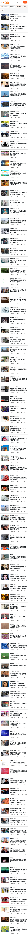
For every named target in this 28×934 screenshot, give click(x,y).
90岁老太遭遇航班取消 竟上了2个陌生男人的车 (18, 330)
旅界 (11, 535)
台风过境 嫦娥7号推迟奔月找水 (18, 861)
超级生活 (12, 327)
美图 (2, 10)
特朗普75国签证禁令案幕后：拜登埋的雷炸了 (18, 17)
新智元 (11, 868)
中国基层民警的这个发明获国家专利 (18, 37)
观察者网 (12, 14)
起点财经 (12, 228)
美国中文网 (12, 258)
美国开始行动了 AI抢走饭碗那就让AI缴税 (18, 231)
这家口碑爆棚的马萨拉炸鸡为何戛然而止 (18, 488)
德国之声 (12, 858)
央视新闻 (12, 34)
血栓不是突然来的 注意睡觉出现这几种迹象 (18, 478)
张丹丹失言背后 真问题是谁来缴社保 (18, 320)
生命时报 (12, 653)
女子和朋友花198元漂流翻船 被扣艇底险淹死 (18, 548)
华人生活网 (12, 377)
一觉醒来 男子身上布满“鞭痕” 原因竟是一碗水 (18, 627)
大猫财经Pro (12, 141)
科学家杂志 (12, 209)
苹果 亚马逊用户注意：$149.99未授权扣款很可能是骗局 (18, 400)
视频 (25, 6)
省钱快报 (12, 181)
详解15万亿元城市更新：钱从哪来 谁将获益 (18, 241)
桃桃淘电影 (12, 44)
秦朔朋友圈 (12, 74)
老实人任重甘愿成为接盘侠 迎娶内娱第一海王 (18, 528)
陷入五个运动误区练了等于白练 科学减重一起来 (18, 174)
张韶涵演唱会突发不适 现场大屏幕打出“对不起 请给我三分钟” (18, 469)
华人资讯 (12, 307)
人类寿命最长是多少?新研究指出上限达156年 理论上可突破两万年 (18, 598)
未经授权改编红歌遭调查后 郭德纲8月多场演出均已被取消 (18, 920)
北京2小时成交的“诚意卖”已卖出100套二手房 (18, 419)
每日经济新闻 (13, 54)
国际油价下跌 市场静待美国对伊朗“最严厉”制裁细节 (18, 221)
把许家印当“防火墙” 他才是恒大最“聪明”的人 (18, 674)
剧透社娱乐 (12, 505)
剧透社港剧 (12, 121)
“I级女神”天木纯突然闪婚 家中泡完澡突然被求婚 (18, 47)
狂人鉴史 (12, 92)
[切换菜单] (2, 2)
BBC (11, 887)
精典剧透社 (12, 525)
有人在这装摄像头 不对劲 (17, 203)
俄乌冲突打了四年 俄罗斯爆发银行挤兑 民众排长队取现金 (18, 518)
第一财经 (12, 24)
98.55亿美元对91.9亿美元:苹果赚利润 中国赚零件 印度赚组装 (18, 832)
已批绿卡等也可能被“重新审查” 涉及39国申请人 (18, 340)
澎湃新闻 (12, 545)
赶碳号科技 (12, 788)
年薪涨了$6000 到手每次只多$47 (18, 300)
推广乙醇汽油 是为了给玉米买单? (18, 704)
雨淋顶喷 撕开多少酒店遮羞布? (17, 538)
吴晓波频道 (12, 111)
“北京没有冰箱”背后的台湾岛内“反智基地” (18, 724)
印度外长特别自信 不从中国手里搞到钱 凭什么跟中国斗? (18, 851)
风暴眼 (11, 268)
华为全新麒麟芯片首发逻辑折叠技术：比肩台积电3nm (18, 104)
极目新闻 (12, 604)
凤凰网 (11, 584)
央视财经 (12, 456)
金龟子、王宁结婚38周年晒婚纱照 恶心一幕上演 (18, 744)
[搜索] (17, 2)
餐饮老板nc (12, 663)
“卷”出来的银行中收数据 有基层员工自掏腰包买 (18, 57)
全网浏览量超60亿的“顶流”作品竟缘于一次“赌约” (18, 429)
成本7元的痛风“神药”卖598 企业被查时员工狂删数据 (18, 27)
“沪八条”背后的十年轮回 (17, 76)
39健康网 (12, 475)
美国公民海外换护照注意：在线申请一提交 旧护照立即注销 (18, 389)
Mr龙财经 (12, 671)
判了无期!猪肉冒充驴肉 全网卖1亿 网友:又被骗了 (18, 637)
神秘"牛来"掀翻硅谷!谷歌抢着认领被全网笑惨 (18, 870)
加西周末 (12, 288)
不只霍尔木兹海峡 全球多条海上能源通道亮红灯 (18, 930)
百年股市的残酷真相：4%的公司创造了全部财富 (18, 67)
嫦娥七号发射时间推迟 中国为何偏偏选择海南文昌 (18, 95)
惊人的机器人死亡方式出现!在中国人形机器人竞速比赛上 (18, 646)
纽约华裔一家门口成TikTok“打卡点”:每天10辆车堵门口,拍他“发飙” (18, 812)
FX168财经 (12, 219)
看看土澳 (12, 741)
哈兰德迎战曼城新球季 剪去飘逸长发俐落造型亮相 (18, 910)
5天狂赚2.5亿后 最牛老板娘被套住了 (18, 144)
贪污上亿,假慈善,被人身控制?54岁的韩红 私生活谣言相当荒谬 (18, 578)
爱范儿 (11, 731)
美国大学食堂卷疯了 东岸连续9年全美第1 (18, 184)
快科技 (11, 102)
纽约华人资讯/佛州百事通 (15, 808)
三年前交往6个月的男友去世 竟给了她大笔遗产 (18, 291)
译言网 (11, 818)
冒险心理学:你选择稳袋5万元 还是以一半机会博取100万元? (18, 890)
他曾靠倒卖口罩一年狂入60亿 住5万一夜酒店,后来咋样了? (18, 781)
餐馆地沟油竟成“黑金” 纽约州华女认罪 (18, 350)
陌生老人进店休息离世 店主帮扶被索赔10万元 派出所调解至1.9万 (18, 881)
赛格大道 (12, 317)
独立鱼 (11, 760)
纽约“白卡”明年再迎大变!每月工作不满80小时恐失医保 (18, 694)
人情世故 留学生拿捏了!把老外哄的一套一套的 (18, 567)
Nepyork (12, 337)
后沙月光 (12, 721)
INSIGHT (12, 357)
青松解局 (12, 515)
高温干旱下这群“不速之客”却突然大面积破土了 (18, 498)
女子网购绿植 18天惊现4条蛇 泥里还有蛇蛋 (18, 607)
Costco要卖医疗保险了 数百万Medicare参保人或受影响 (18, 310)
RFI (11, 917)
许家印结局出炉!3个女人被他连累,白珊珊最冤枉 (18, 714)
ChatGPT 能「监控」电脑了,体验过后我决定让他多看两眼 (18, 734)
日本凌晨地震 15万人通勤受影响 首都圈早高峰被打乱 (18, 193)
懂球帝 (11, 907)
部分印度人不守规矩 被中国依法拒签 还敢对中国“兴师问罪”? (18, 588)
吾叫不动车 (12, 406)
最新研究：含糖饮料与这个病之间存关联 (18, 261)
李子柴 (11, 634)
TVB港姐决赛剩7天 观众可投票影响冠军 (18, 154)
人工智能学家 (13, 594)
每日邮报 (12, 798)
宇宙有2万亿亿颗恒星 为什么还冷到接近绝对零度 (18, 164)
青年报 (11, 426)
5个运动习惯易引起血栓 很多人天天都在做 (18, 656)
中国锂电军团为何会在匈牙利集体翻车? (18, 791)
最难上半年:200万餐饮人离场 (18, 666)
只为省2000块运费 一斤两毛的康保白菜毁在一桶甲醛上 (18, 271)
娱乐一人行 (12, 82)
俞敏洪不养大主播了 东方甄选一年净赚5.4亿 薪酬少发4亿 (18, 900)
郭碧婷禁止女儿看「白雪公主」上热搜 (17, 360)
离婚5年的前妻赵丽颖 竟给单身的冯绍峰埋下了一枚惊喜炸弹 (18, 85)
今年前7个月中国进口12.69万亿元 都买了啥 (18, 459)
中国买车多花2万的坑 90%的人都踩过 (18, 409)
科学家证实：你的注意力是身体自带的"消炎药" (18, 212)
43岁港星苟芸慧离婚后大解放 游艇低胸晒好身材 (18, 508)
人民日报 (12, 200)
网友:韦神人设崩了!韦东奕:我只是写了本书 (18, 557)
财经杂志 (12, 238)
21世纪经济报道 (13, 278)
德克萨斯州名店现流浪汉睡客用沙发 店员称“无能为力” (18, 449)
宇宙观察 (12, 161)
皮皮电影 (12, 574)
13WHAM (12, 347)
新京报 (11, 877)
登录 (20, 2)
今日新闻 (19, 6)
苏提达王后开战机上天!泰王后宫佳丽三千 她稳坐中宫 (18, 821)
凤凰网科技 (12, 416)
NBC (11, 248)
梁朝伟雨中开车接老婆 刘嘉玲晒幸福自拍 (18, 124)
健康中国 (12, 171)
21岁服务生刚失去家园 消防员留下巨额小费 (18, 380)
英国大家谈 (12, 564)
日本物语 (12, 191)
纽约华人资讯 (13, 691)
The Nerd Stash (13, 298)
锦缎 (11, 64)
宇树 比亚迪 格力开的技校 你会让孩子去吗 (18, 114)
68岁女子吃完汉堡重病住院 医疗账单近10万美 (18, 439)
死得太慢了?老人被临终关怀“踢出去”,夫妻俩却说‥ (18, 801)
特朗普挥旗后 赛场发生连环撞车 (18, 134)
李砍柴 (11, 555)
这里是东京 (12, 769)
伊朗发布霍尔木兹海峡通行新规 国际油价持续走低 (18, 281)
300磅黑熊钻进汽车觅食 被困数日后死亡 (18, 251)
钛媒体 (11, 614)
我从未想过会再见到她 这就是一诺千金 (18, 370)
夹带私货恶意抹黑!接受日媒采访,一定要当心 (18, 772)
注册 (25, 2)
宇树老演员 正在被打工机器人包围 (18, 617)
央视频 (11, 367)
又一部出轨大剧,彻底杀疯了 (17, 763)
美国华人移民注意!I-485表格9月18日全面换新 (18, 754)
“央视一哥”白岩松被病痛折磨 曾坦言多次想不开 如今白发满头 (18, 841)
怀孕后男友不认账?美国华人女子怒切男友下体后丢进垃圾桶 (18, 685)
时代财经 (12, 897)
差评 (11, 701)
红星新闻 (12, 131)
